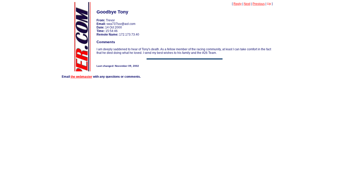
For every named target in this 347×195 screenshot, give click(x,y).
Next (247, 4)
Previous (259, 4)
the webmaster (81, 76)
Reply (237, 4)
